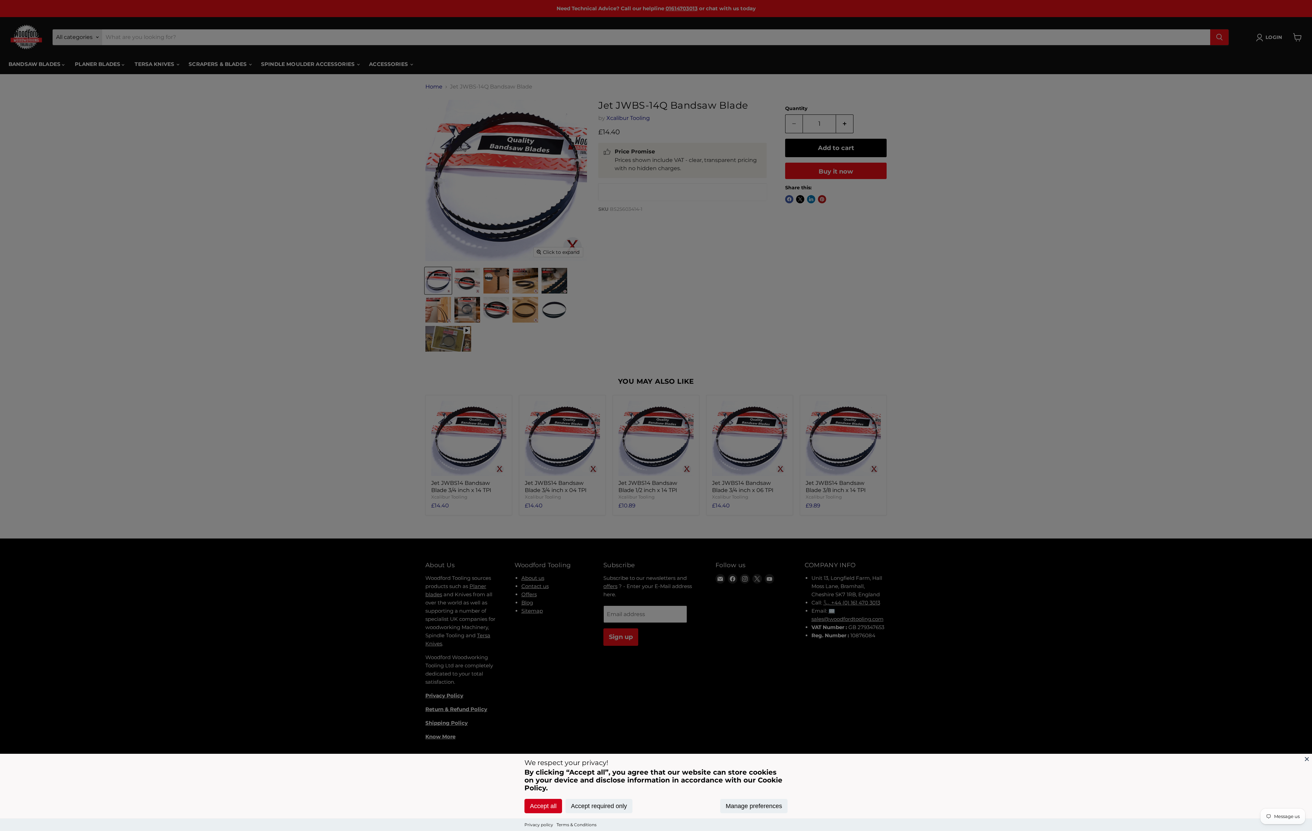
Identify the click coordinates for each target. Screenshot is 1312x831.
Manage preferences (754, 806)
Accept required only (599, 806)
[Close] (1307, 759)
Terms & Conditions (577, 824)
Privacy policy (538, 824)
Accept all (543, 806)
